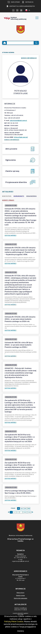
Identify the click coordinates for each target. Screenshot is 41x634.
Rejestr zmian (20, 595)
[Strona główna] (4, 43)
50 (25, 508)
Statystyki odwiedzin (20, 598)
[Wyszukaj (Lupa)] (36, 43)
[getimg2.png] (21, 29)
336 (29, 512)
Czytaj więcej (10, 235)
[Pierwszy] (9, 512)
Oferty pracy (8, 200)
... (21, 512)
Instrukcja (29, 2)
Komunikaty (19, 196)
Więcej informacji (11, 139)
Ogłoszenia (31, 196)
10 (18, 508)
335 (25, 512)
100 (29, 508)
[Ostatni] (32, 512)
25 (22, 508)
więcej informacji (29, 58)
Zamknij (20, 631)
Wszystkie (6, 196)
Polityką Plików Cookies (13, 622)
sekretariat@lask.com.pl (18, 120)
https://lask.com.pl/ (21, 137)
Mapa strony (15, 2)
